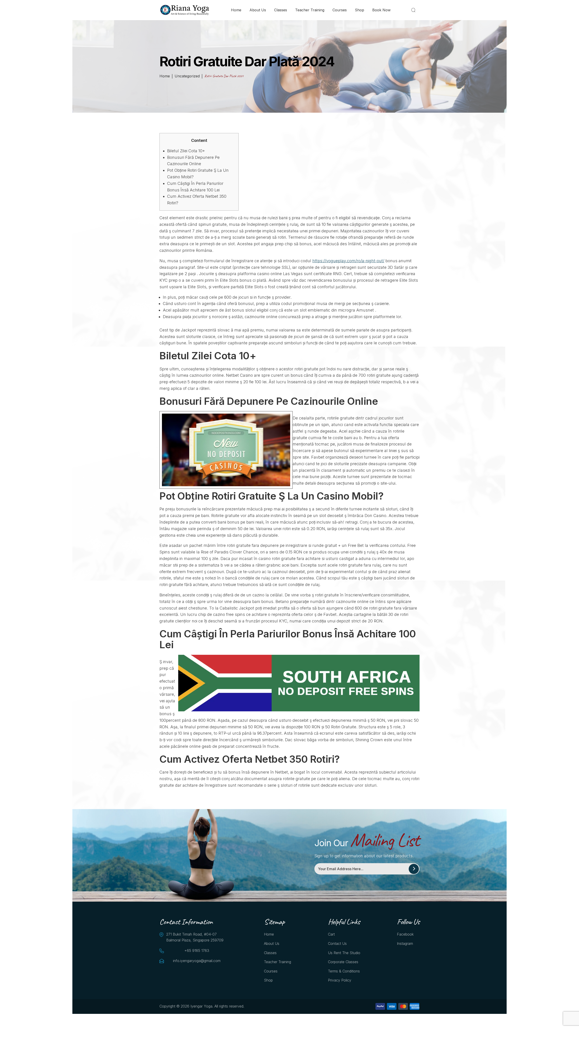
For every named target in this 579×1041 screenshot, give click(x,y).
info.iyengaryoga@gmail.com (197, 960)
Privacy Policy (339, 980)
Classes (280, 10)
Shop (359, 10)
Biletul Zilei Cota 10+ (186, 150)
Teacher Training (309, 10)
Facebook (405, 934)
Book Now (381, 10)
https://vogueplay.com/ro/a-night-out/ (348, 260)
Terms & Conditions (344, 971)
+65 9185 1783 (196, 950)
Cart (331, 934)
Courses (339, 10)
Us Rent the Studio (344, 952)
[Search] (414, 10)
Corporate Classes (343, 962)
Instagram (405, 943)
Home (236, 10)
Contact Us (337, 943)
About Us (257, 10)
